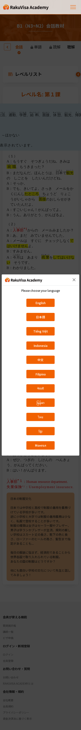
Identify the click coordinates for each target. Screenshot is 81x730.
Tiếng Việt (40, 331)
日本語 (40, 317)
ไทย (40, 417)
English (40, 303)
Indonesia (40, 345)
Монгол (40, 445)
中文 (40, 360)
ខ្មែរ (40, 431)
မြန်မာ (40, 402)
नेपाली (40, 388)
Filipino (40, 374)
